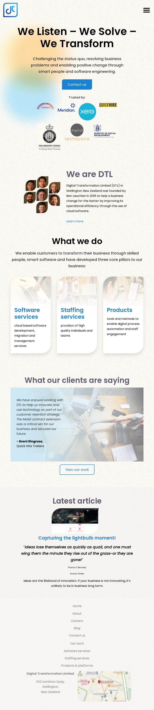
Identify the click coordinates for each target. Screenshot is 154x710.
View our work (77, 469)
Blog (77, 628)
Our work (77, 643)
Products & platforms (77, 665)
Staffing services (73, 313)
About (77, 613)
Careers (77, 621)
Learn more (74, 221)
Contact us (77, 84)
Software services (27, 313)
